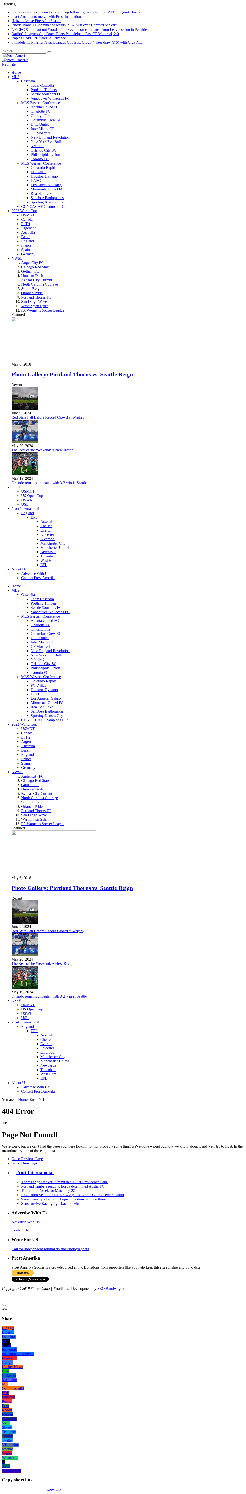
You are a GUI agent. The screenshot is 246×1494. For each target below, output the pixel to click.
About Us (19, 569)
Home (16, 72)
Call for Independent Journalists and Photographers (50, 1249)
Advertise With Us (35, 573)
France (26, 245)
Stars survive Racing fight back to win (50, 1203)
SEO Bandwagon (110, 1288)
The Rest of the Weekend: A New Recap (42, 450)
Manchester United (54, 547)
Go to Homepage (25, 1163)
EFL (43, 565)
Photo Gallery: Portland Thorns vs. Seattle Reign (72, 374)
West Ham (48, 560)
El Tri (25, 224)
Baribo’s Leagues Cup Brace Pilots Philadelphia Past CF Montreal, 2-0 (65, 34)
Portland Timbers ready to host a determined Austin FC (63, 1186)
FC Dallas (38, 172)
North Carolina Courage (39, 284)
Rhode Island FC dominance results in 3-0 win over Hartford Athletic (64, 25)
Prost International (25, 509)
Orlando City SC (43, 150)
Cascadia (28, 81)
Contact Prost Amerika (38, 578)
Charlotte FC (40, 111)
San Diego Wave (34, 302)
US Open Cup (32, 496)
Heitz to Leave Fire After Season (36, 21)
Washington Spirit (34, 306)
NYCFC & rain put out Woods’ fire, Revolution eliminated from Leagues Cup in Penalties (80, 29)
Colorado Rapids (43, 167)
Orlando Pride (32, 293)
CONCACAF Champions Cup (44, 206)
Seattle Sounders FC (46, 94)
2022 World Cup (24, 211)
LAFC (36, 180)
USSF (16, 487)
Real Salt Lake (42, 193)
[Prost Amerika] (15, 56)
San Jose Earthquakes (47, 198)
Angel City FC (32, 263)
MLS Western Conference (41, 163)
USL (25, 504)
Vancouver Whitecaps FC (50, 98)
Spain (25, 250)
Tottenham (48, 556)
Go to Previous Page (27, 1159)
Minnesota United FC (47, 189)
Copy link (54, 1489)
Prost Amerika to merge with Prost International (48, 16)
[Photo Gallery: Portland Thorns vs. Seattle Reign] (54, 360)
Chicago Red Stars (35, 267)
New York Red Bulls (46, 142)
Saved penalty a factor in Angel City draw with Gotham (63, 1199)
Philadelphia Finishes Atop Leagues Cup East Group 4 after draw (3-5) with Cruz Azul (77, 42)
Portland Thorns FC (36, 297)
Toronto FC (40, 159)
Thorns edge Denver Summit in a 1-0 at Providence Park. (64, 1182)
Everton (46, 530)
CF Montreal (40, 133)
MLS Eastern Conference (40, 103)
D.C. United (40, 124)
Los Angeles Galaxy (46, 185)
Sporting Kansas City (47, 202)
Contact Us (20, 1230)
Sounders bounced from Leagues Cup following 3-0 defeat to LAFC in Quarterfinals (76, 12)
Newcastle (48, 552)
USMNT (28, 215)
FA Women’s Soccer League (42, 310)
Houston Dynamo (44, 176)
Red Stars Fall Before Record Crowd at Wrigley (48, 417)
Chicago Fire (40, 116)
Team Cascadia (42, 85)
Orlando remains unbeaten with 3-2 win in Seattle (49, 483)
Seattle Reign (31, 289)
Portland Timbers (44, 90)
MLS (15, 77)
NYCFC (37, 146)
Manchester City (52, 543)
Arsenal (46, 522)
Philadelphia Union (45, 155)
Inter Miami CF (42, 129)
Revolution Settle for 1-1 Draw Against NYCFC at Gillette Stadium (72, 1195)
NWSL (17, 258)
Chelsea (46, 526)
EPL (34, 517)
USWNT (28, 500)
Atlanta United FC (45, 107)
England (27, 241)
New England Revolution (50, 137)
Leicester (47, 535)
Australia (28, 232)
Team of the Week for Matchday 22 (48, 1190)
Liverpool (47, 539)
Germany (28, 254)
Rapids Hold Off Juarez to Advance (39, 38)
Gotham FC (30, 271)
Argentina (28, 228)
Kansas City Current (36, 280)
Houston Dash (32, 276)
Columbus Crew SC (46, 120)
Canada (27, 219)
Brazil (25, 237)
